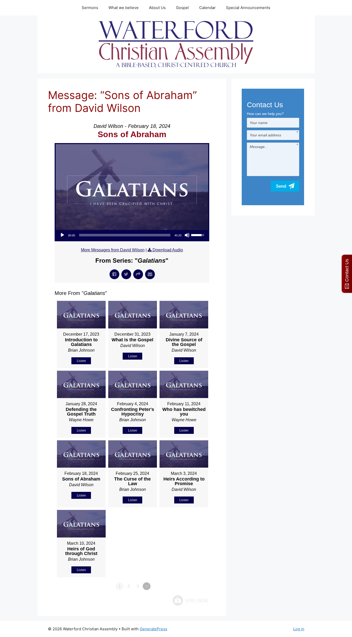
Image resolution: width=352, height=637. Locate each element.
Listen (81, 361)
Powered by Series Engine (190, 600)
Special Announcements (248, 7)
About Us (157, 7)
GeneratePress (153, 628)
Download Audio (168, 250)
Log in (298, 628)
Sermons (90, 7)
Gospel (182, 7)
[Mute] (187, 235)
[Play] (62, 235)
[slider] (124, 235)
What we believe (123, 7)
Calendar (207, 7)
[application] (132, 235)
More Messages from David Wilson (113, 250)
